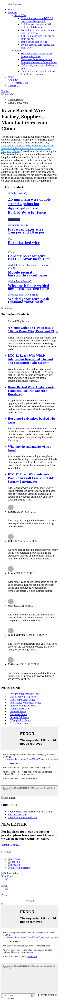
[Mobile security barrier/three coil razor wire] (29, 268)
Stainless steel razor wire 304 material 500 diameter (36, 25)
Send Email (7, 876)
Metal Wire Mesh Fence (22, 699)
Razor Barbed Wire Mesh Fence (27, 147)
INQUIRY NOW (10, 845)
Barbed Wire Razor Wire (23, 705)
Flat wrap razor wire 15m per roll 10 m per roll (26, 232)
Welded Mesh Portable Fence (25, 693)
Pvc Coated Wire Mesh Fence (25, 702)
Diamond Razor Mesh (12, 145)
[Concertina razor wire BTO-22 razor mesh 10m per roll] (11, 251)
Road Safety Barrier (36, 145)
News (11, 77)
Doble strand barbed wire (34, 41)
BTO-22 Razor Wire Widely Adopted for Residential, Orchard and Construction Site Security (30, 359)
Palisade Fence (18, 711)
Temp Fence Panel (20, 723)
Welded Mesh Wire (20, 708)
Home (11, 9)
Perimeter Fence (18, 714)
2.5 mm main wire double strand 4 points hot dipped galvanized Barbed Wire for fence (29, 206)
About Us (13, 79)
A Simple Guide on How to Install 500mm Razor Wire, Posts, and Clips (33, 329)
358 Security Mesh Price (23, 696)
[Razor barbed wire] (10, 238)
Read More (14, 219)
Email (4, 885)
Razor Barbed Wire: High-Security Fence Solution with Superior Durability (31, 390)
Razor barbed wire (24, 242)
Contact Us (14, 85)
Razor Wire (20, 15)
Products (12, 12)
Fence (17, 50)
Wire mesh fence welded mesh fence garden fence (36, 55)
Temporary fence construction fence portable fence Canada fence (39, 61)
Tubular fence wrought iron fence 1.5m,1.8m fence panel (38, 72)
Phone (4, 895)
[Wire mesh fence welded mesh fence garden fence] (20, 281)
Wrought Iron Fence (20, 720)
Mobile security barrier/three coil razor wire (28, 275)
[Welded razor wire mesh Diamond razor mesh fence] (23, 294)
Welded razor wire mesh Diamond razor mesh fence (28, 302)
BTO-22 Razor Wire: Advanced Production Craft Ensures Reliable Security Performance (31, 478)
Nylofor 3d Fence (19, 717)
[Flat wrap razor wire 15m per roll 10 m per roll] (18, 225)
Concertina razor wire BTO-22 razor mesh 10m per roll (37, 20)
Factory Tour (21, 82)
